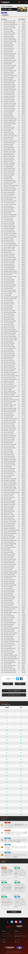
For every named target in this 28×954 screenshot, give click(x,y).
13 (7, 717)
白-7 (7, 756)
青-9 (7, 733)
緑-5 (7, 769)
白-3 (7, 795)
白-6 (7, 766)
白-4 (7, 785)
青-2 (7, 801)
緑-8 (7, 740)
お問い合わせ (17, 942)
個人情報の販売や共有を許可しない (20, 936)
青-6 (7, 762)
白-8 (7, 746)
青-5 (7, 772)
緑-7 (7, 749)
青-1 (7, 811)
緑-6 (7, 759)
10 (7, 727)
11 (7, 723)
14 (7, 714)
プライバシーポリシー (6, 933)
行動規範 (16, 931)
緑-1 (7, 808)
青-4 (7, 782)
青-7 (7, 753)
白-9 (7, 736)
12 (7, 720)
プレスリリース (17, 939)
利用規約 (3, 931)
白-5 (7, 775)
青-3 (7, 791)
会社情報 (3, 942)
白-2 (7, 804)
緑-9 (7, 730)
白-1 (7, 814)
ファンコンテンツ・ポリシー (7, 936)
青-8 (7, 743)
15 (7, 710)
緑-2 (7, 798)
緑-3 (7, 788)
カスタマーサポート (18, 933)
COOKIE (3, 939)
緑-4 (7, 779)
